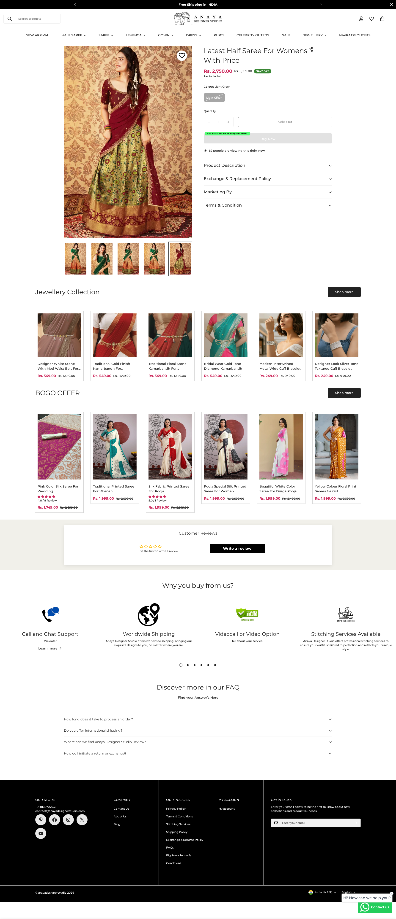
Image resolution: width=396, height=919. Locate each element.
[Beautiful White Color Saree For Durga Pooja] (281, 447)
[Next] (321, 4)
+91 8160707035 (45, 807)
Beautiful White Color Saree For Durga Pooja (278, 488)
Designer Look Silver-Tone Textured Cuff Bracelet (336, 366)
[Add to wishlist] (182, 56)
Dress (191, 35)
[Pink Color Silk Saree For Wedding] (59, 447)
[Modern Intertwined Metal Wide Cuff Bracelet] (281, 335)
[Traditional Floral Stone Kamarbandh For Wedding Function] (170, 335)
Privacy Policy (176, 808)
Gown (164, 35)
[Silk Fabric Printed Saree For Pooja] (170, 447)
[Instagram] (68, 819)
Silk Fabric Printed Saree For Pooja (169, 488)
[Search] (10, 19)
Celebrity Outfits (252, 35)
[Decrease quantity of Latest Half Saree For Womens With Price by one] (209, 122)
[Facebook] (54, 819)
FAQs (170, 847)
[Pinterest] (40, 819)
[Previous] (75, 4)
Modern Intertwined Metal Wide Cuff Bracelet (280, 366)
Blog (117, 824)
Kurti (219, 35)
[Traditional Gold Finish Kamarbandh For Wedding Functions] (115, 335)
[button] (382, 18)
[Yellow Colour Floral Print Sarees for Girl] (336, 447)
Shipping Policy (176, 832)
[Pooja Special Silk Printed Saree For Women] (226, 447)
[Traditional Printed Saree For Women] (115, 447)
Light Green (214, 97)
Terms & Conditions (179, 816)
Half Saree (72, 35)
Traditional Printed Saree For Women (113, 488)
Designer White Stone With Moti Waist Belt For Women (58, 366)
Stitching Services (178, 824)
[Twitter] (82, 819)
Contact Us (121, 808)
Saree (104, 35)
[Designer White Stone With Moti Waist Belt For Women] (59, 335)
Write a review (237, 548)
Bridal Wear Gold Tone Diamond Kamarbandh (223, 366)
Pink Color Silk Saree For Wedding (58, 488)
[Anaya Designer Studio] (198, 18)
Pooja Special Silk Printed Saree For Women (225, 488)
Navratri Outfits (355, 35)
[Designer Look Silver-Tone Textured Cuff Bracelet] (336, 335)
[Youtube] (40, 833)
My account (226, 808)
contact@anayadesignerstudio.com (60, 811)
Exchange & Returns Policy (184, 839)
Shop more (344, 292)
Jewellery (313, 35)
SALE (286, 35)
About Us (120, 816)
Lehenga (134, 35)
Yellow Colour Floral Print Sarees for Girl (335, 488)
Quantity (210, 111)
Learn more (48, 648)
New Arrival (37, 35)
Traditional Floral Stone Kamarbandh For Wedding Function (167, 366)
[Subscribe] (356, 823)
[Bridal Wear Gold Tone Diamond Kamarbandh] (226, 335)
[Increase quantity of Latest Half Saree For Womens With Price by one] (228, 122)
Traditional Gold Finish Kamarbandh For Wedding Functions (111, 366)
